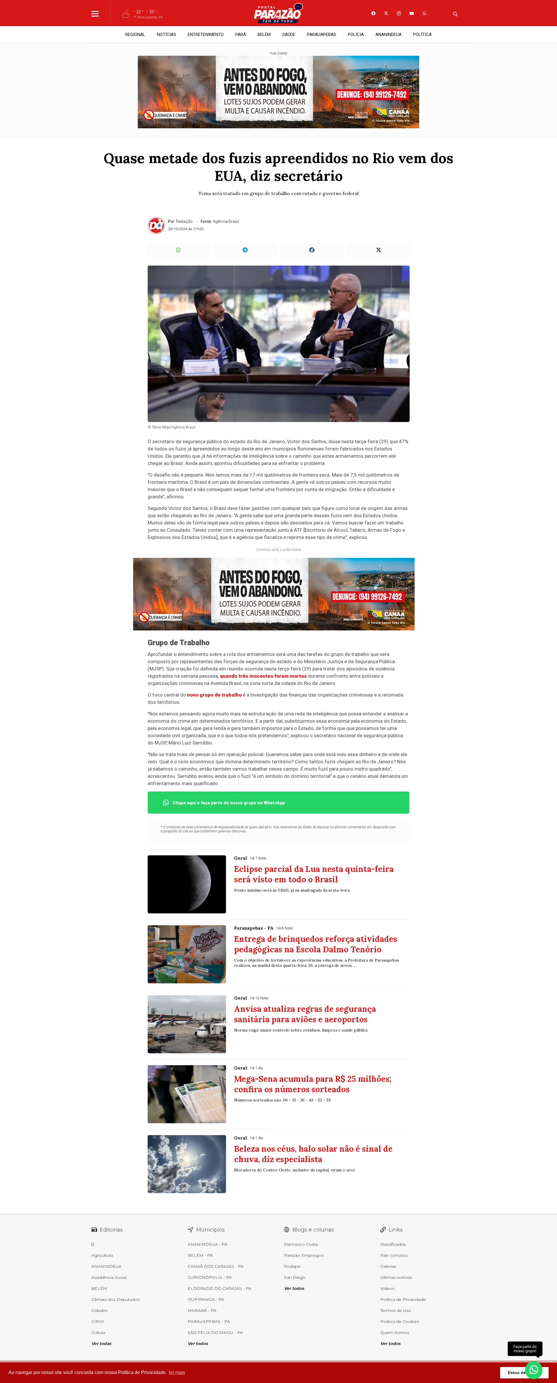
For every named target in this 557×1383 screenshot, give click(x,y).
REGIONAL (135, 34)
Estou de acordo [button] (524, 1372)
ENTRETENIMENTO (206, 34)
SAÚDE (288, 34)
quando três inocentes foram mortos (263, 676)
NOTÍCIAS (166, 34)
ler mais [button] (177, 1372)
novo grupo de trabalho (214, 695)
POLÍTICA (422, 34)
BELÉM (264, 34)
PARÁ (240, 34)
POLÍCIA (356, 34)
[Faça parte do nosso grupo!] (533, 1368)
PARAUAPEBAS (321, 34)
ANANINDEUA (388, 34)
